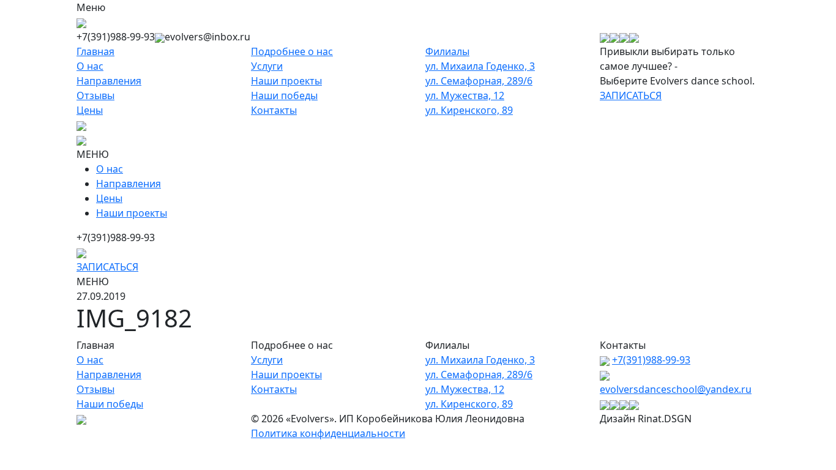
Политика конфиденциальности (328, 433)
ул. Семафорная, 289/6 (478, 81)
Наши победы (284, 95)
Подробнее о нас (292, 51)
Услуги (267, 66)
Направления (109, 81)
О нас (90, 66)
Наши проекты (286, 81)
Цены (90, 110)
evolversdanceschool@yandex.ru (676, 389)
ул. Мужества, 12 (464, 95)
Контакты (274, 110)
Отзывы (95, 95)
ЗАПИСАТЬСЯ (631, 95)
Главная (95, 51)
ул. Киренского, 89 (469, 110)
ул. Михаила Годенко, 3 (480, 66)
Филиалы (447, 51)
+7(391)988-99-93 (651, 360)
